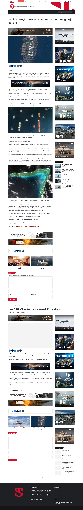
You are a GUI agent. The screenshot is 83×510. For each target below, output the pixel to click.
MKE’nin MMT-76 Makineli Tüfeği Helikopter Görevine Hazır (67, 181)
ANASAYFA (13, 12)
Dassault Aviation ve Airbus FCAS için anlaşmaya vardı (27, 226)
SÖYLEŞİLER (42, 12)
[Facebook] (10, 66)
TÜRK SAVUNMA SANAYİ (28, 12)
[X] (12, 66)
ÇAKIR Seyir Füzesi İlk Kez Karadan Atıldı (67, 165)
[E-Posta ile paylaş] (20, 66)
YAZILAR (37, 12)
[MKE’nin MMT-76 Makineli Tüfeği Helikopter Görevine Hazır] (58, 181)
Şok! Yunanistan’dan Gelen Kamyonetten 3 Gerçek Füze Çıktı (68, 170)
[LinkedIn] (15, 66)
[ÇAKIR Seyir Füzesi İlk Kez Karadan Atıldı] (58, 166)
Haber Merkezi (11, 25)
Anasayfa (11, 16)
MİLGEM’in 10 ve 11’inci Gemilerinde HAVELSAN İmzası (68, 175)
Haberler (14, 16)
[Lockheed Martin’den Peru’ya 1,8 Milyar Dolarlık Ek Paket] (58, 187)
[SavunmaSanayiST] (41, 6)
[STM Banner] (30, 83)
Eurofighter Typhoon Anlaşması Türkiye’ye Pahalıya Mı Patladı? (35, 1)
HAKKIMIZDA (53, 12)
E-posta (10, 294)
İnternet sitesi (33, 294)
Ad (9, 289)
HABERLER (19, 12)
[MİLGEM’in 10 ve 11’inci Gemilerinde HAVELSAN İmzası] (58, 176)
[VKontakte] (18, 66)
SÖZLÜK (48, 12)
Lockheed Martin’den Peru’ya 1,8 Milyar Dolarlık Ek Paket (68, 186)
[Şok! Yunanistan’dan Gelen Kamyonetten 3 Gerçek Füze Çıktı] (58, 171)
